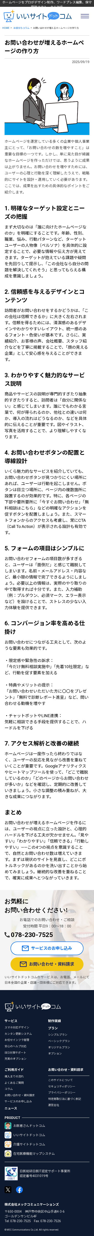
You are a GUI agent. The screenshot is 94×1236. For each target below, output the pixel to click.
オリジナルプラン (59, 1047)
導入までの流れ (14, 1076)
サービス (11, 1021)
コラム (9, 1089)
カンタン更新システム (18, 1033)
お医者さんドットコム (29, 1126)
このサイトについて (60, 1080)
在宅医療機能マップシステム (34, 1153)
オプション (55, 1053)
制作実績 (54, 1021)
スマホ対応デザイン (17, 1027)
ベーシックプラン (59, 1041)
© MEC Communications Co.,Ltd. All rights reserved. (32, 1230)
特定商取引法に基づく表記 (64, 1099)
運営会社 (53, 1105)
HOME (5, 28)
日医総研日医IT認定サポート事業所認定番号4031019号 (45, 1173)
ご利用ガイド (14, 1070)
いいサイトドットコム (29, 1135)
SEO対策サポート (15, 1052)
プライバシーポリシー (62, 1092)
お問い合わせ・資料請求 (51, 964)
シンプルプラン (57, 1034)
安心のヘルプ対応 (15, 1046)
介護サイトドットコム (29, 1144)
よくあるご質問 (14, 1082)
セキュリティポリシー (61, 1086)
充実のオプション (15, 1058)
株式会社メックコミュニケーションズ (32, 1204)
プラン (53, 1028)
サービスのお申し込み (51, 948)
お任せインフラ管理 (17, 1040)
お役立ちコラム (21, 28)
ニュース (11, 1108)
